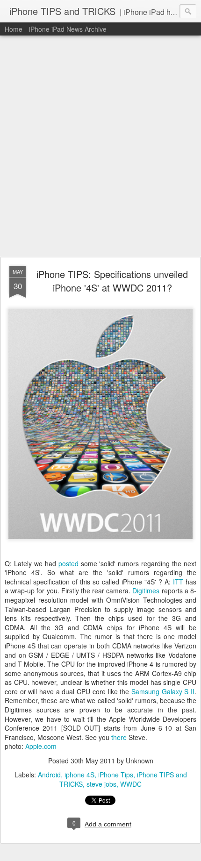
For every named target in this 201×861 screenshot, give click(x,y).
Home (13, 29)
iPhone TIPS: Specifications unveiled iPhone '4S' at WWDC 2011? (112, 280)
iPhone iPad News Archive (68, 29)
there (120, 737)
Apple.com (41, 746)
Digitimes (145, 590)
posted (68, 563)
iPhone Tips (115, 774)
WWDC (131, 784)
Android (49, 774)
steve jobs (101, 784)
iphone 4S (79, 774)
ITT (178, 581)
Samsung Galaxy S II (162, 691)
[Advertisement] (100, 146)
